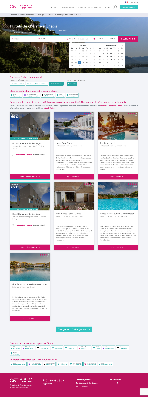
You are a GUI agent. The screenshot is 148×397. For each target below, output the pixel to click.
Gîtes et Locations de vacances (89, 7)
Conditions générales (83, 380)
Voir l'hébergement (29, 176)
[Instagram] (110, 383)
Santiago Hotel (107, 143)
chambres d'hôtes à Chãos (111, 106)
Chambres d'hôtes (67, 7)
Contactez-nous (115, 380)
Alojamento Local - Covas (68, 213)
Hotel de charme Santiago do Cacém (25, 146)
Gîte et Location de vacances (37, 84)
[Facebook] (113, 383)
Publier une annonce (128, 7)
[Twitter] (117, 383)
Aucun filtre (72, 84)
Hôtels (107, 7)
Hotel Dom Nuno (64, 143)
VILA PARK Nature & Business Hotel (29, 284)
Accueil (54, 7)
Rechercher (128, 39)
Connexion (134, 2)
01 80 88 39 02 (54, 380)
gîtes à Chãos (49, 108)
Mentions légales (82, 386)
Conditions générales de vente (87, 383)
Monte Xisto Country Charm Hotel (117, 213)
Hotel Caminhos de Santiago (26, 143)
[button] (126, 2)
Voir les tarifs (73, 177)
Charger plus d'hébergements (73, 329)
